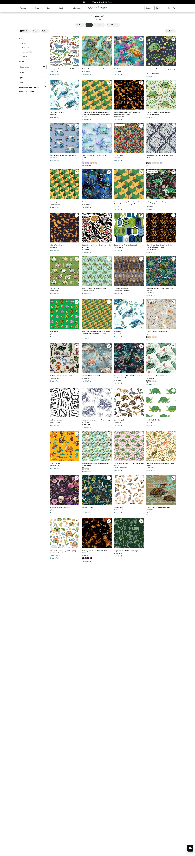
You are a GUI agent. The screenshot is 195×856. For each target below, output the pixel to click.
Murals (37, 8)
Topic (32, 83)
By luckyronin (53, 510)
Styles (45, 31)
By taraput (149, 422)
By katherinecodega (55, 334)
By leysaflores (53, 247)
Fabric (61, 8)
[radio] (20, 44)
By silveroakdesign (119, 510)
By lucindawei (150, 334)
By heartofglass (86, 71)
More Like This (54, 74)
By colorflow (117, 422)
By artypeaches (86, 510)
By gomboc (149, 206)
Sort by (32, 39)
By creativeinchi (118, 247)
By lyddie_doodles (54, 290)
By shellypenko (86, 249)
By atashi (84, 116)
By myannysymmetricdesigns (122, 290)
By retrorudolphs (150, 378)
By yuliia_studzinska (55, 422)
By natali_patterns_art (87, 424)
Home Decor (99, 25)
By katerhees (117, 157)
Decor (49, 8)
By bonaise (85, 555)
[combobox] (150, 8)
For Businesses (76, 8)
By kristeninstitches (55, 555)
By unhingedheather (55, 378)
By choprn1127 (53, 157)
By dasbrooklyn (54, 71)
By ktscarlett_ (53, 114)
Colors (36, 31)
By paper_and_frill (119, 116)
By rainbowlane (118, 71)
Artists (32, 62)
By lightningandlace (55, 204)
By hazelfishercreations (152, 73)
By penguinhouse (54, 465)
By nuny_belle (118, 553)
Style (32, 78)
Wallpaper (23, 8)
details (110, 2)
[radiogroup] (33, 50)
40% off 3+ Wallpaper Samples (95, 2)
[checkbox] (45, 87)
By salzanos (149, 512)
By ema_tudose (150, 467)
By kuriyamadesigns (151, 159)
